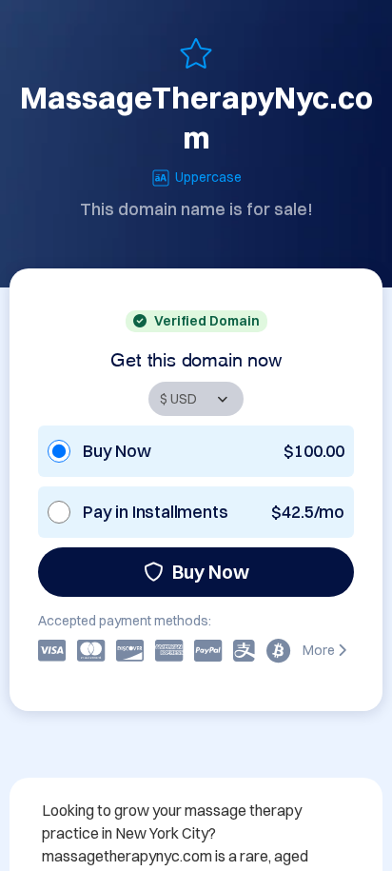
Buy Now (210, 572)
